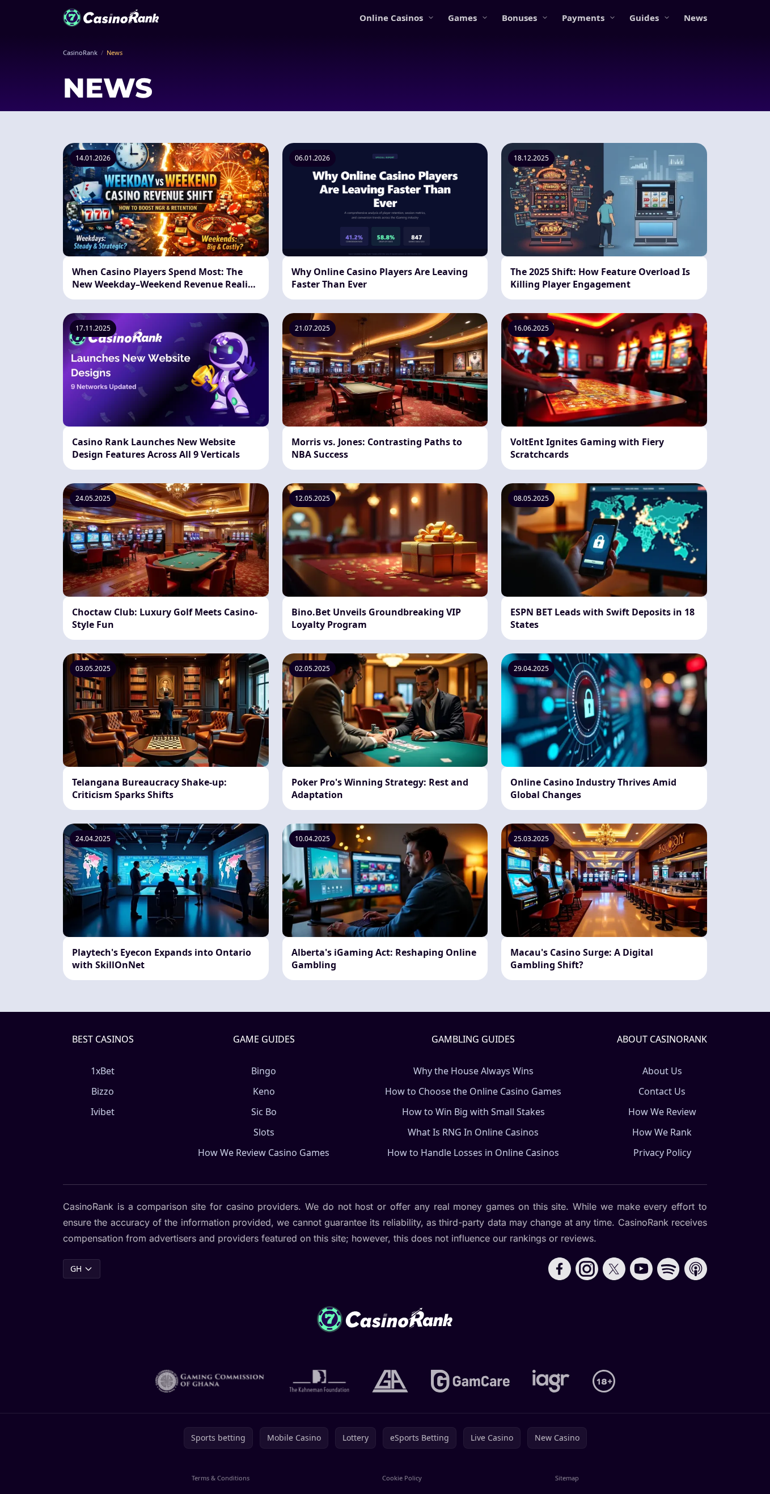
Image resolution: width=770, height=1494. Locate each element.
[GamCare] (470, 1381)
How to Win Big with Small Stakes (473, 1111)
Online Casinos (391, 17)
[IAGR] (551, 1381)
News (695, 17)
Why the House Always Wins (473, 1071)
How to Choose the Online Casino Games (473, 1091)
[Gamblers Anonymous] (390, 1381)
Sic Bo (264, 1111)
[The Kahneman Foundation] (319, 1381)
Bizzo (102, 1091)
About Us (662, 1071)
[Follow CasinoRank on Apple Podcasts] (695, 1268)
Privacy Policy (662, 1152)
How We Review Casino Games (263, 1152)
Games (462, 17)
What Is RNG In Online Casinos (473, 1132)
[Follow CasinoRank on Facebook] (559, 1268)
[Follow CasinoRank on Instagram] (587, 1268)
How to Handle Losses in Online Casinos (473, 1152)
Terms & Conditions (220, 1478)
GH (76, 1268)
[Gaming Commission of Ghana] (210, 1381)
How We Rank (662, 1132)
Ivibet (103, 1111)
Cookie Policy (402, 1478)
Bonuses (519, 17)
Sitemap (567, 1478)
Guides (644, 17)
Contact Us (662, 1091)
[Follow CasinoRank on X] (614, 1268)
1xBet (103, 1071)
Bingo (263, 1071)
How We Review (662, 1111)
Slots (263, 1132)
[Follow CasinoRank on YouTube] (641, 1268)
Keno (264, 1091)
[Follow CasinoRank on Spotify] (668, 1268)
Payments (583, 17)
